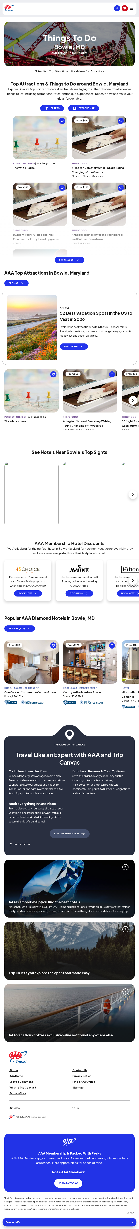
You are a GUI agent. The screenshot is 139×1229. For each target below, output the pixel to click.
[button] (27, 681)
